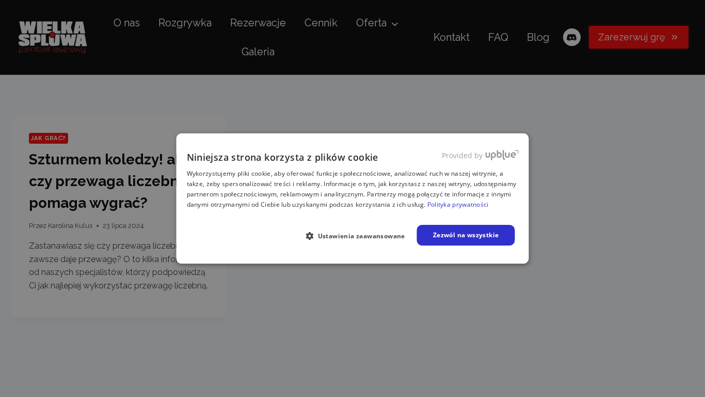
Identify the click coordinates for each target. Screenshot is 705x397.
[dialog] (353, 198)
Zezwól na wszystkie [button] (466, 235)
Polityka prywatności (458, 204)
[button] (359, 236)
